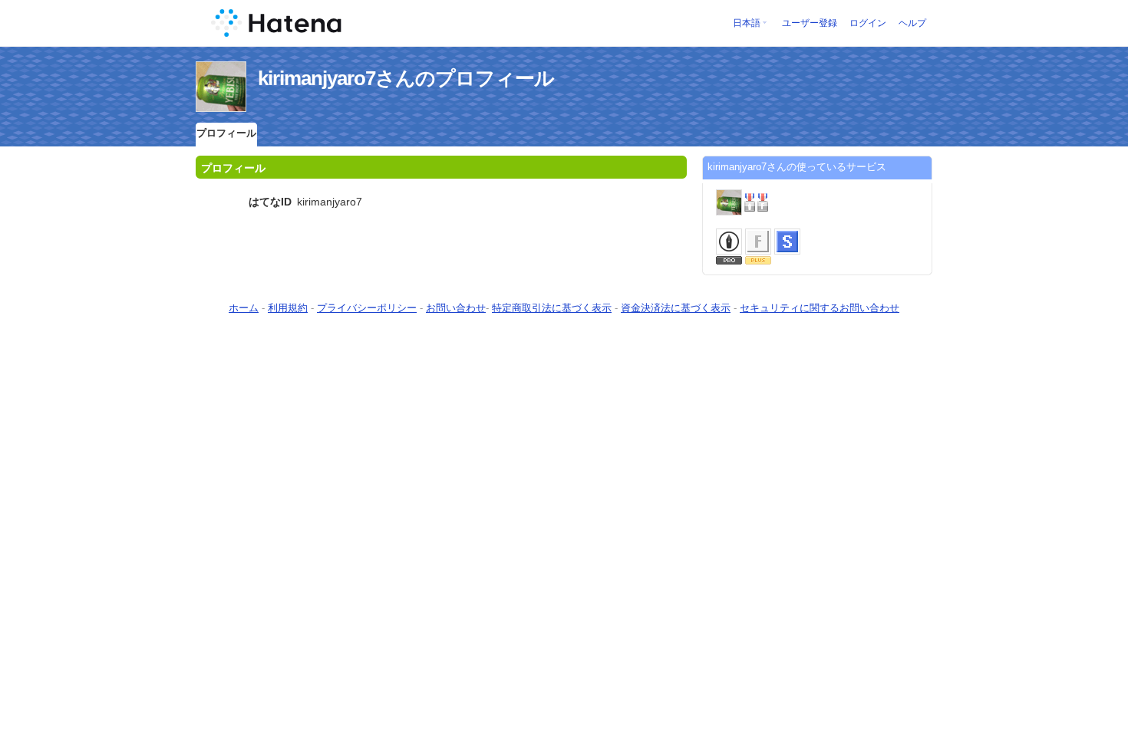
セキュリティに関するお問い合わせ (819, 308)
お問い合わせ (456, 308)
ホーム (244, 308)
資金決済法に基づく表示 (676, 308)
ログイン (867, 23)
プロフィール (226, 133)
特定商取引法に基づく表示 (552, 308)
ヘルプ (912, 23)
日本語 (746, 23)
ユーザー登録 (809, 23)
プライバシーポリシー (367, 308)
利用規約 (288, 308)
